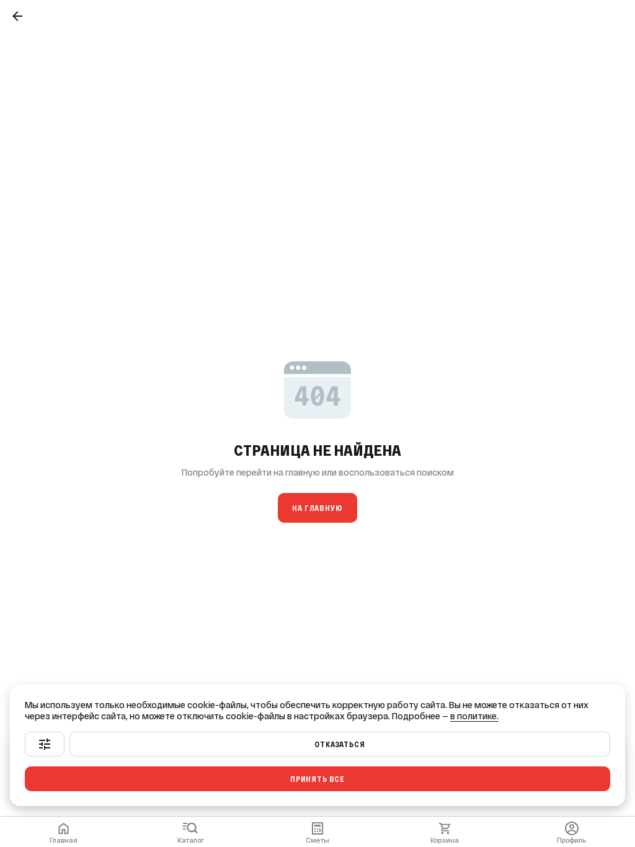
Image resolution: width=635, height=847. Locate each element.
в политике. (474, 716)
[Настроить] (44, 744)
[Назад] (17, 16)
